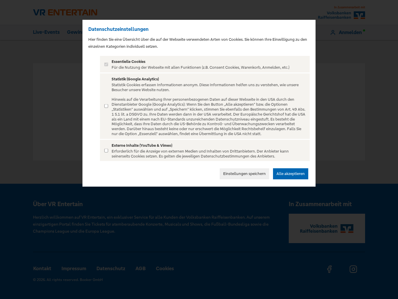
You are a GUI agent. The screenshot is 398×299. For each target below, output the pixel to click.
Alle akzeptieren (291, 173)
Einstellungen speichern (244, 173)
